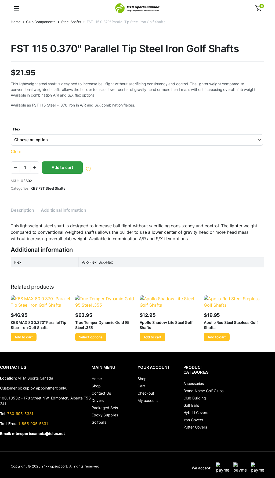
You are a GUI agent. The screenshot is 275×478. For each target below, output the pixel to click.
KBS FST (38, 188)
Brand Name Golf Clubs (203, 390)
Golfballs (99, 422)
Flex (16, 129)
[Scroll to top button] (266, 453)
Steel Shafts (71, 22)
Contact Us (101, 393)
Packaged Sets (105, 407)
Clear (16, 151)
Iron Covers (193, 419)
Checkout (146, 393)
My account (148, 400)
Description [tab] (22, 210)
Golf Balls (191, 405)
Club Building (194, 398)
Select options (91, 337)
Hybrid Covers (195, 412)
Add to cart (62, 167)
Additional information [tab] (63, 210)
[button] (258, 8)
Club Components (41, 22)
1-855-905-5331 (33, 423)
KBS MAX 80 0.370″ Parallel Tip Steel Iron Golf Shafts (38, 325)
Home (15, 22)
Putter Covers (195, 427)
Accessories (193, 383)
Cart (141, 386)
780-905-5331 (21, 413)
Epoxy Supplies (105, 415)
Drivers (98, 400)
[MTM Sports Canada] (137, 8)
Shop (96, 386)
